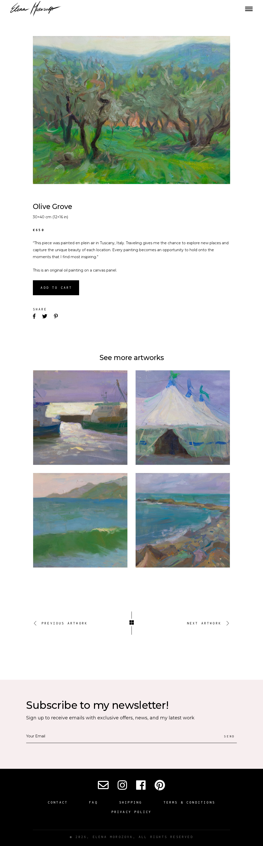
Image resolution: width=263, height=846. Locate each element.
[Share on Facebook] (34, 316)
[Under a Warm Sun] (80, 520)
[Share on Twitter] (45, 316)
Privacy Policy (131, 812)
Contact (58, 802)
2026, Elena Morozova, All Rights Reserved (131, 837)
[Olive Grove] (131, 110)
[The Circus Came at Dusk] (183, 417)
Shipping (130, 802)
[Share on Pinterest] (56, 316)
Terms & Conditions (189, 802)
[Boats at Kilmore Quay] (80, 417)
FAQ (93, 802)
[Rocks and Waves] (183, 520)
